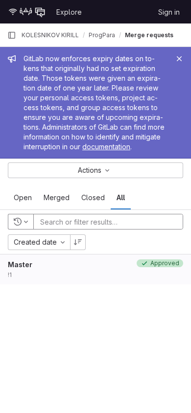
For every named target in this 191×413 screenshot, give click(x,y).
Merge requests (149, 35)
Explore (69, 12)
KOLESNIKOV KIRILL (50, 35)
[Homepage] (26, 12)
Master (20, 264)
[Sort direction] (78, 242)
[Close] (179, 59)
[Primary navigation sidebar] (12, 35)
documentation (106, 146)
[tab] (23, 197)
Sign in (169, 12)
